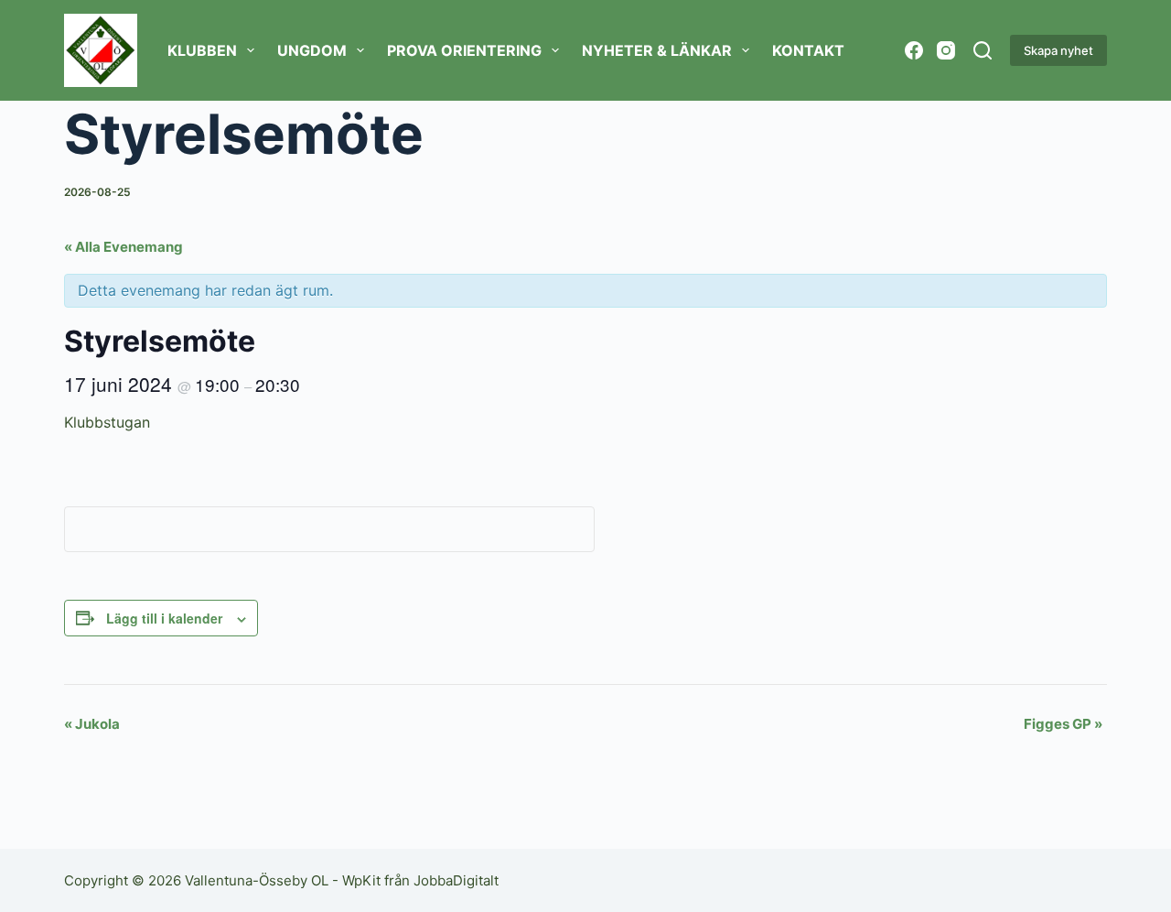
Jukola (92, 724)
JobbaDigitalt (456, 880)
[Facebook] (914, 50)
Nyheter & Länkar (657, 50)
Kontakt (808, 50)
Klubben (202, 50)
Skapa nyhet (1058, 50)
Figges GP (1063, 724)
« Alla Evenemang (123, 246)
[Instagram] (946, 50)
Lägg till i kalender (164, 618)
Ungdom (312, 50)
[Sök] (982, 50)
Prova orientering (464, 50)
